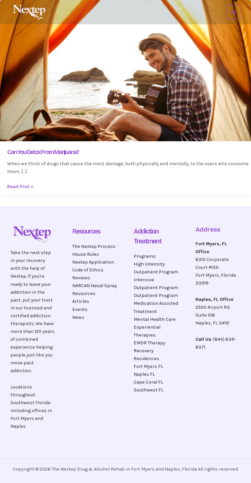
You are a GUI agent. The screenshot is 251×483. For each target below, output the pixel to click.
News (78, 317)
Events (80, 309)
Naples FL (144, 374)
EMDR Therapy (149, 343)
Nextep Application (93, 262)
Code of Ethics (88, 270)
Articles (80, 301)
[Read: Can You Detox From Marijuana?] (125, 70)
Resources (83, 293)
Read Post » (20, 186)
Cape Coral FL (148, 382)
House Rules (85, 254)
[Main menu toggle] (233, 12)
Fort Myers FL (148, 366)
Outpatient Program (156, 295)
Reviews (81, 278)
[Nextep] (30, 12)
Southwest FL (148, 390)
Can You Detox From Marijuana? (43, 152)
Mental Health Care (155, 319)
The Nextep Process (94, 246)
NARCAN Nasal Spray (94, 285)
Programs (145, 256)
